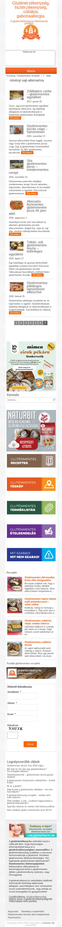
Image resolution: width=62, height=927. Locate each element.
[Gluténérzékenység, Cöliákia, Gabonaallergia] (31, 29)
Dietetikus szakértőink (32, 911)
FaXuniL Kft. (48, 923)
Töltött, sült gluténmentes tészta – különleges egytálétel (28, 248)
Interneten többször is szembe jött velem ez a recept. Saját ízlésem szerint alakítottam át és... (39, 627)
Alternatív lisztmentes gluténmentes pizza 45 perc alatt (28, 207)
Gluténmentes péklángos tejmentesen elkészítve (37, 287)
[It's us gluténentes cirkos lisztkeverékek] (31, 342)
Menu (31, 71)
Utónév (12, 703)
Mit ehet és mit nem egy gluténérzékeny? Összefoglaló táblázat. (27, 770)
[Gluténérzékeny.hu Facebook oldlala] (31, 668)
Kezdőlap (10, 76)
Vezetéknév (14, 692)
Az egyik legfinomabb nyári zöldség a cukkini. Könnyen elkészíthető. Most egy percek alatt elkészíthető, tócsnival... (39, 649)
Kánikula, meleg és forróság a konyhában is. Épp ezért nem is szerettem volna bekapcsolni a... (40, 605)
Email (11, 714)
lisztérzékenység (36, 896)
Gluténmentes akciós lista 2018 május (25, 765)
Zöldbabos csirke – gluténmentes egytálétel (39, 94)
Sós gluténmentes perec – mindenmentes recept (29, 167)
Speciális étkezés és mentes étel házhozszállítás (31, 806)
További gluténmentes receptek (23, 663)
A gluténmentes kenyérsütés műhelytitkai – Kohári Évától (31, 781)
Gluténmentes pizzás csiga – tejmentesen (37, 129)
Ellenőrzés (12, 725)
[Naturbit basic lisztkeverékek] (31, 411)
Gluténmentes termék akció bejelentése (28, 914)
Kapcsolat (13, 911)
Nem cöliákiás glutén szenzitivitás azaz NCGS (29, 810)
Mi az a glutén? (14, 786)
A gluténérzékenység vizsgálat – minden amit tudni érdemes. (28, 796)
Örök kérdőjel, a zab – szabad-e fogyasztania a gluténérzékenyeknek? (29, 802)
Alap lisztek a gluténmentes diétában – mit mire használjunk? (30, 790)
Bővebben (15, 118)
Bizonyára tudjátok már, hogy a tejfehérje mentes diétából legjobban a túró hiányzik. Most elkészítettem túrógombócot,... (40, 584)
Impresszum (14, 917)
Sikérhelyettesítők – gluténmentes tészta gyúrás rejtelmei (30, 775)
